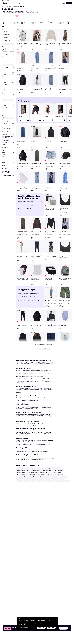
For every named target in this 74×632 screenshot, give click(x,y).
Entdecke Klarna (13, 3)
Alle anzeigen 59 (5, 131)
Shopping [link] (7, 6)
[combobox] (55, 27)
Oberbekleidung (6, 34)
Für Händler (9, 0)
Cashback (33, 433)
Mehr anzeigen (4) (6, 40)
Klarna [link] (3, 6)
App (23, 3)
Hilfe (26, 3)
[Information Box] (23, 27)
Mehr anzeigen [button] (44, 348)
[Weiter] (70, 23)
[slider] (3, 50)
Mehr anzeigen (37, 13)
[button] (63, 3)
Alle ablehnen (41, 627)
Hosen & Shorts (6, 31)
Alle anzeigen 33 (5, 112)
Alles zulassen (51, 627)
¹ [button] (48, 237)
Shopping (19, 3)
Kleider (4, 32)
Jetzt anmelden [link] (63, 628)
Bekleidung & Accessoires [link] (14, 6)
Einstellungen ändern (23, 627)
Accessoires (5, 38)
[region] (37, 623)
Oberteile (4, 35)
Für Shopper (4, 0)
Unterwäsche (5, 37)
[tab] (4, 19)
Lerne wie (21, 15)
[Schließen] (56, 618)
